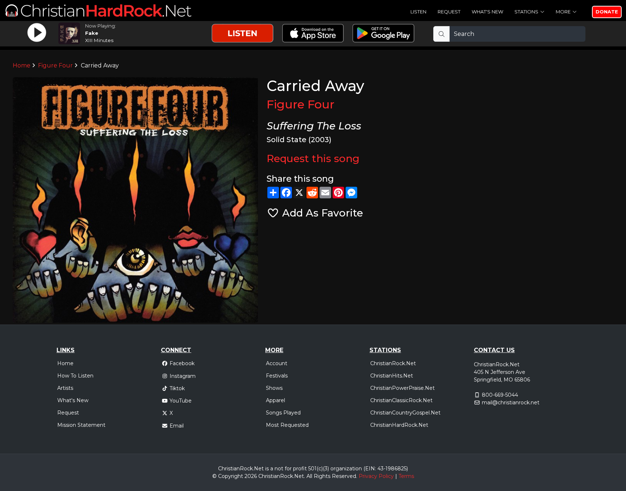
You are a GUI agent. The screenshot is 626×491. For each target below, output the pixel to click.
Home (21, 65)
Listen (418, 12)
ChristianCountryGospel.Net (405, 412)
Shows (274, 388)
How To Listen (75, 375)
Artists (65, 388)
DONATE (607, 12)
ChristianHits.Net (391, 375)
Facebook (182, 363)
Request (449, 12)
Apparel (275, 400)
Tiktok (177, 388)
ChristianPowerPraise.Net (402, 388)
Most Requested (287, 425)
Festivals (277, 375)
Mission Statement (81, 425)
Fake (91, 33)
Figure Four (55, 65)
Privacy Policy (376, 476)
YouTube (181, 400)
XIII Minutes (99, 40)
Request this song (313, 158)
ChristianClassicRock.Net (401, 400)
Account (276, 363)
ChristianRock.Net (393, 363)
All (309, 476)
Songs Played (283, 412)
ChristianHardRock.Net (399, 425)
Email (177, 425)
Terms (406, 476)
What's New (487, 12)
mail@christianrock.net (510, 402)
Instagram (183, 376)
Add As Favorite (321, 213)
